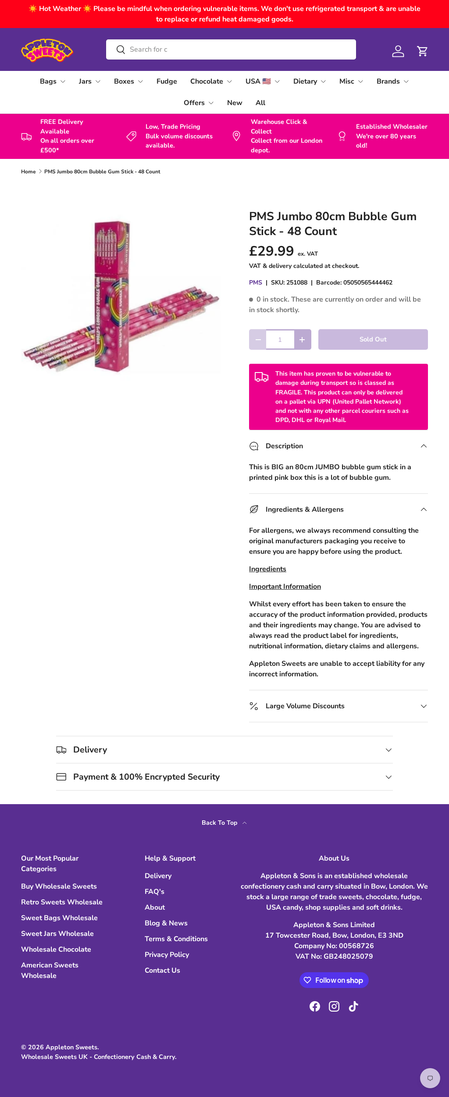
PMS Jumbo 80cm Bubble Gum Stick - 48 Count (102, 171)
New (234, 103)
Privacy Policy (167, 955)
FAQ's (154, 892)
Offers (194, 103)
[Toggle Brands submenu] (406, 81)
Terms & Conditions (176, 939)
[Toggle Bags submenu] (62, 81)
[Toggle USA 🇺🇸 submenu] (277, 81)
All (260, 103)
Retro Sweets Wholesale (62, 902)
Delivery (158, 876)
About (155, 907)
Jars (85, 81)
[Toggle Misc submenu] (360, 81)
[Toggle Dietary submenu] (323, 81)
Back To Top (220, 823)
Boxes (124, 81)
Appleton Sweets (71, 1047)
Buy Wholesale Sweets (59, 886)
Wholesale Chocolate (56, 949)
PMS (255, 282)
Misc (346, 81)
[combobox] (231, 49)
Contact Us (162, 970)
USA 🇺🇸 (258, 81)
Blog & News (166, 923)
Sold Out (373, 339)
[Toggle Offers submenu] (211, 103)
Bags (48, 81)
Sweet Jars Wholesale (57, 934)
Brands (388, 81)
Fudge (167, 81)
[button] (422, 51)
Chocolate (206, 81)
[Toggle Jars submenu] (98, 81)
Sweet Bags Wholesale (59, 918)
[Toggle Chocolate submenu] (229, 81)
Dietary (305, 81)
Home (28, 171)
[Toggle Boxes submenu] (140, 81)
